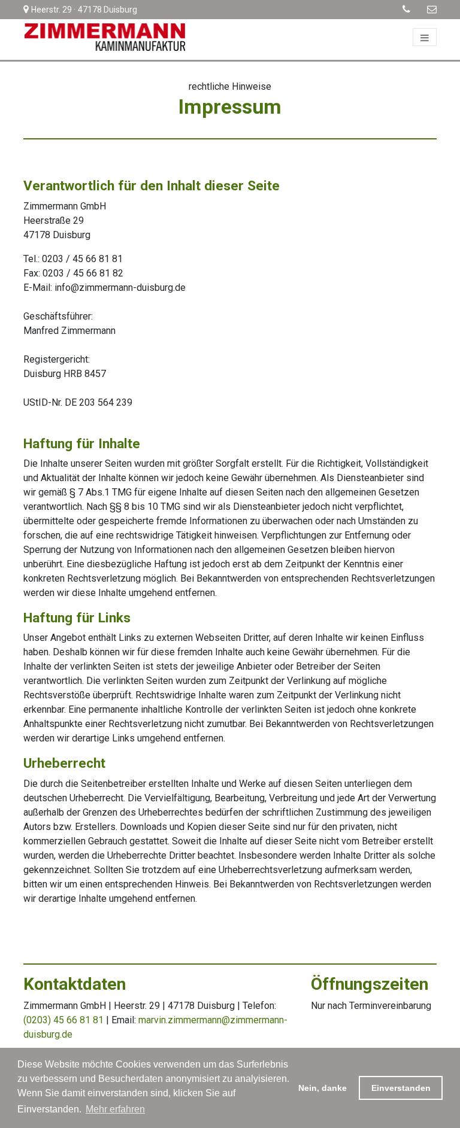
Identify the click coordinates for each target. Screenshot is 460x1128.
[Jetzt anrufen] (400, 9)
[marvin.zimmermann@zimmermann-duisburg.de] (425, 9)
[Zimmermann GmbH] (104, 37)
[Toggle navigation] (425, 37)
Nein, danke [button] (322, 1088)
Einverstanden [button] (401, 1088)
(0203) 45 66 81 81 (63, 1020)
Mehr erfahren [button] (115, 1109)
